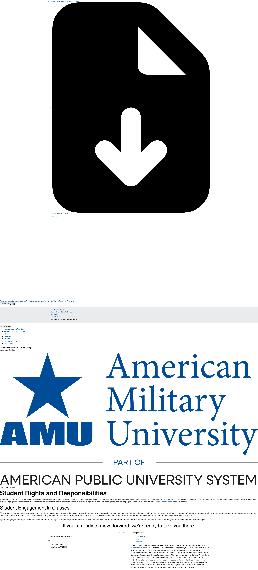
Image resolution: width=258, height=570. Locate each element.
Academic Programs (25, 301)
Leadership (8, 336)
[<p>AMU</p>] (129, 239)
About (2, 301)
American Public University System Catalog (64, 1)
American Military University (62, 312)
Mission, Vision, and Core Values (16, 331)
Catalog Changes (10, 341)
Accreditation (139, 541)
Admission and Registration (43, 301)
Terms (137, 539)
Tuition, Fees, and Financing (64, 301)
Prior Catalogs (9, 343)
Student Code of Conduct (164, 501)
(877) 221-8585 (53, 540)
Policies (55, 317)
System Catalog (58, 309)
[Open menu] (14, 303)
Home (54, 216)
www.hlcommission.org (139, 548)
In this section (6, 326)
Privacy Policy (140, 536)
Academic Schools (11, 301)
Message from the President (14, 329)
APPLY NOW (119, 532)
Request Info (138, 532)
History (6, 334)
